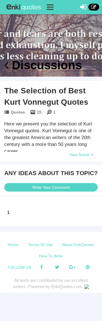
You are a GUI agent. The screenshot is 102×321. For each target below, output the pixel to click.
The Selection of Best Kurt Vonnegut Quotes (46, 96)
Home (13, 244)
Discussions (45, 65)
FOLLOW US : (20, 267)
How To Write (51, 256)
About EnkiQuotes (78, 244)
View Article (80, 154)
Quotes (18, 112)
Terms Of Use (40, 244)
